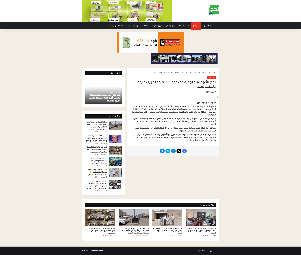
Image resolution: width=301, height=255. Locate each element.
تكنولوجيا (136, 26)
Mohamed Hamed (97, 251)
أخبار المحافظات (184, 26)
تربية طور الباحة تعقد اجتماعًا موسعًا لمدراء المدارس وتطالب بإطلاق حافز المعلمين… (96, 149)
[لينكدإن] (173, 151)
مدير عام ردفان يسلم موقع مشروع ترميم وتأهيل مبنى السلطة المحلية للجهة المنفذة (104, 98)
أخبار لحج (196, 26)
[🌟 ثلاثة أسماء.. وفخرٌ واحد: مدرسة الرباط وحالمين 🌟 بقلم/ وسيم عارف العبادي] (115, 172)
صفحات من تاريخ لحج (116, 26)
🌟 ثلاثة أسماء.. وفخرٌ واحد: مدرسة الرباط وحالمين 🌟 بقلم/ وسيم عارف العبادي (97, 172)
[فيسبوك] (184, 151)
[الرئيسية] (216, 25)
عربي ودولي (170, 26)
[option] (103, 91)
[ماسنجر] (162, 151)
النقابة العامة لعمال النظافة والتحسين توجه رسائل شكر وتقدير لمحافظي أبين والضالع (96, 138)
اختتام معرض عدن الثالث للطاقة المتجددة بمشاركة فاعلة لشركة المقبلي (98, 160)
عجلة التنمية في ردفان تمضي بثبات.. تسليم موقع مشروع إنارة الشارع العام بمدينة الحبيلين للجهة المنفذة (135, 231)
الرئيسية (211, 72)
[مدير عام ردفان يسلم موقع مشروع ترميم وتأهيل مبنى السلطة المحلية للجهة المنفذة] (103, 91)
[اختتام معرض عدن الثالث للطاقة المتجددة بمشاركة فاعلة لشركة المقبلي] (115, 161)
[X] (178, 151)
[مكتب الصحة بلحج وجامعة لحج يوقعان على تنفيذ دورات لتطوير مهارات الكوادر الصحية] (201, 217)
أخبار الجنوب (206, 26)
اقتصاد (146, 26)
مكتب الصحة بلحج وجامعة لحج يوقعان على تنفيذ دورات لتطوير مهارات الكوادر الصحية (202, 231)
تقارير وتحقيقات (157, 26)
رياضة (128, 26)
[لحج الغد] (214, 10)
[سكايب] (167, 151)
